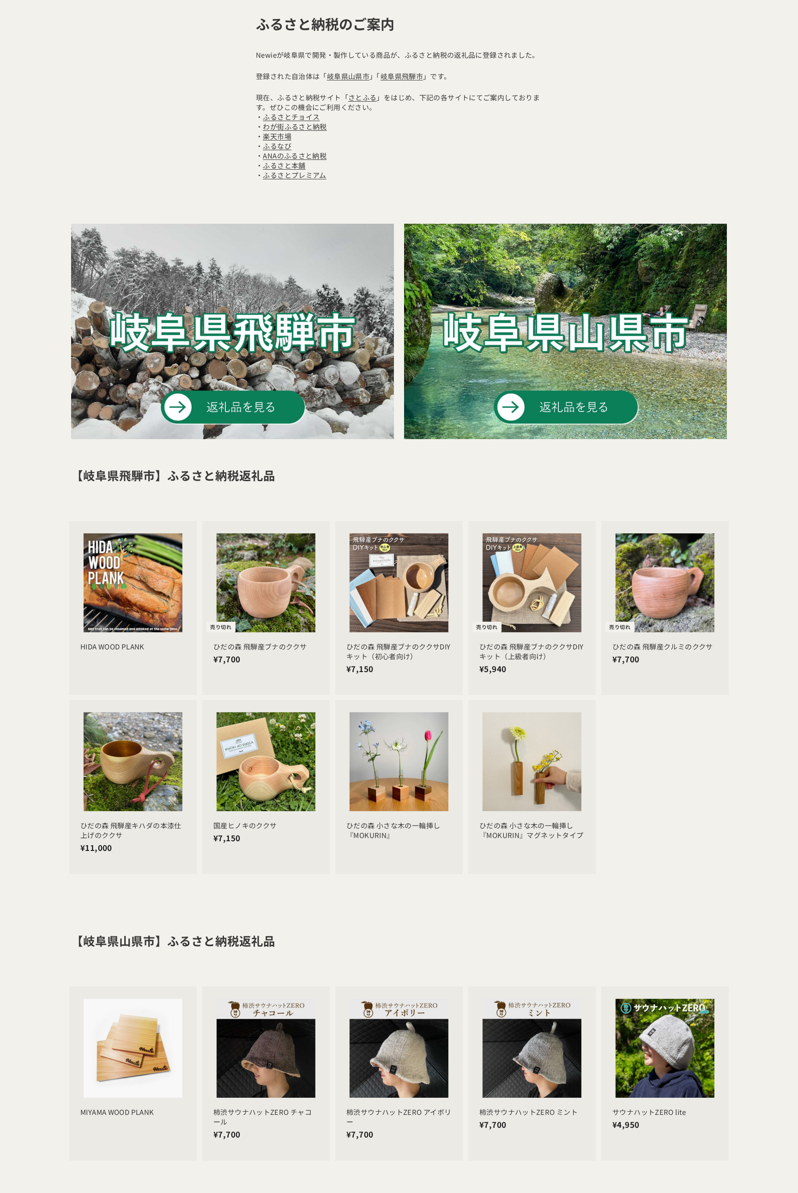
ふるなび (277, 146)
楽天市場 (277, 136)
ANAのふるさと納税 (294, 155)
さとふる (362, 97)
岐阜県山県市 (348, 76)
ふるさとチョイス (291, 117)
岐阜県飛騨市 (402, 76)
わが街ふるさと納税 (294, 126)
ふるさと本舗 (284, 165)
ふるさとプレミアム (294, 175)
